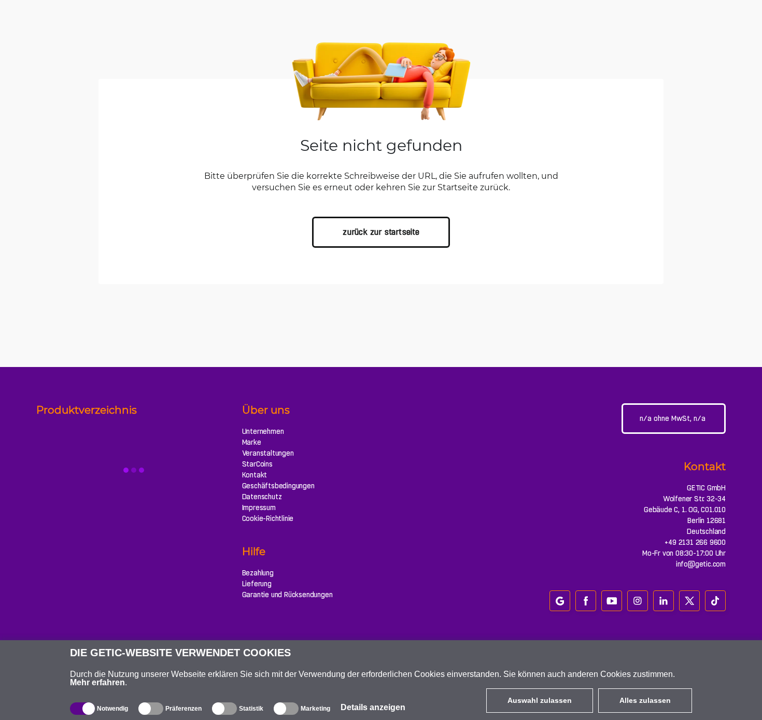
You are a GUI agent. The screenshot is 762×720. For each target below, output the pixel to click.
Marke (251, 442)
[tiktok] (715, 600)
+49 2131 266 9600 (695, 542)
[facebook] (585, 600)
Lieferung (257, 584)
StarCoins (257, 464)
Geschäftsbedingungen (278, 486)
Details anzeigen (373, 707)
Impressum (259, 507)
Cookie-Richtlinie (268, 518)
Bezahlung (258, 573)
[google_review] (559, 600)
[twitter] (689, 600)
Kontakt (254, 475)
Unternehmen (263, 431)
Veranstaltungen (268, 453)
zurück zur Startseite (381, 232)
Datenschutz (262, 496)
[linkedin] (663, 600)
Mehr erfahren (97, 682)
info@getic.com (701, 564)
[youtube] (611, 600)
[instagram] (637, 600)
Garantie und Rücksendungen (287, 594)
